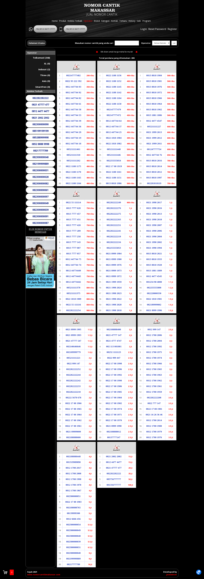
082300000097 (40, 191)
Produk (62, 20)
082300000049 (40, 198)
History (131, 20)
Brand (97, 20)
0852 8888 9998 (40, 139)
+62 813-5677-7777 (45, 28)
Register (172, 29)
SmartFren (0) (42, 86)
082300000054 (40, 224)
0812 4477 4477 (40, 106)
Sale (139, 20)
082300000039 (40, 204)
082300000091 (40, 211)
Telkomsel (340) (41, 57)
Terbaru (123, 20)
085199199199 (40, 125)
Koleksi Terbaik (75, 20)
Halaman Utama (37, 43)
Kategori (105, 20)
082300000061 (40, 185)
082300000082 (40, 178)
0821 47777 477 (40, 99)
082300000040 (40, 152)
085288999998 (40, 132)
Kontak (114, 20)
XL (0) (47, 63)
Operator (88, 20)
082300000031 (40, 165)
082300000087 (40, 217)
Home (55, 20)
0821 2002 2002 (40, 112)
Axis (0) (46, 81)
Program (146, 20)
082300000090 (40, 119)
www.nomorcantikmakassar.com (43, 574)
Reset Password (157, 29)
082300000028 (40, 171)
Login (143, 29)
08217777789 (40, 145)
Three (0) (45, 75)
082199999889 (40, 158)
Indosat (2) (44, 69)
